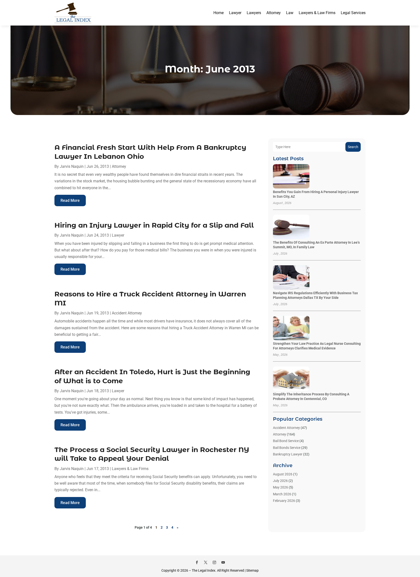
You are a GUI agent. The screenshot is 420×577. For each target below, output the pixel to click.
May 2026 (280, 487)
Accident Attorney (127, 313)
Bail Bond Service (286, 441)
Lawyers (254, 12)
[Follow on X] (205, 562)
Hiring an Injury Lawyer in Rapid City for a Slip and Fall (154, 225)
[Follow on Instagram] (214, 562)
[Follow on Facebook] (196, 562)
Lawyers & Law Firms (317, 12)
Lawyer (235, 12)
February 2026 (284, 501)
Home (218, 12)
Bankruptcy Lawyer (287, 454)
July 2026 (280, 481)
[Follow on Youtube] (223, 562)
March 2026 (282, 494)
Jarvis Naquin (72, 166)
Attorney (273, 12)
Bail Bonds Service (286, 448)
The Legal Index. (204, 570)
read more (70, 200)
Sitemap (252, 570)
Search (353, 147)
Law (289, 12)
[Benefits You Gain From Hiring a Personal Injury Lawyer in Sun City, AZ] (291, 176)
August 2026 (282, 474)
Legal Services (353, 12)
